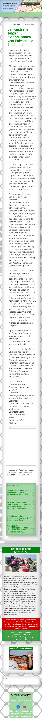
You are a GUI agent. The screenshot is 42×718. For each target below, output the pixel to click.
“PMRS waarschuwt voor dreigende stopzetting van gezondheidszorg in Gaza (18, 493)
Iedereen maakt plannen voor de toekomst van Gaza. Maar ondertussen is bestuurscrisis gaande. (19, 505)
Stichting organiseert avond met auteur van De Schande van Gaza (18, 518)
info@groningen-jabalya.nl (21, 701)
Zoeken (6, 678)
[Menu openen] (21, 14)
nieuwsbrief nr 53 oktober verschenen (12, 472)
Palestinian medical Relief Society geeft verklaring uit (26, 472)
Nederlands (29, 3)
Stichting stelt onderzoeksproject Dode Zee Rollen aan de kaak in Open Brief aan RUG (18, 529)
